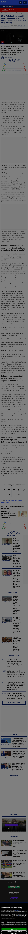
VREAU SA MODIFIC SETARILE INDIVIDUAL (14, 931)
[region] (14, 918)
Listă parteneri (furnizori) (4, 926)
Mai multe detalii (17, 910)
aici (18, 915)
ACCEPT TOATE (14, 929)
